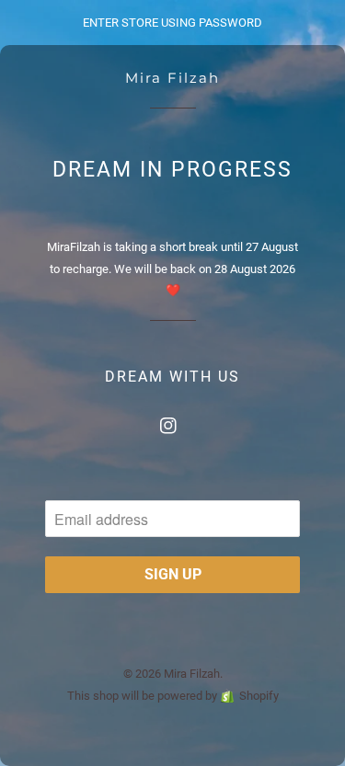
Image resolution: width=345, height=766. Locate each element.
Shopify (259, 696)
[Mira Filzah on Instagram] (173, 421)
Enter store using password (172, 22)
